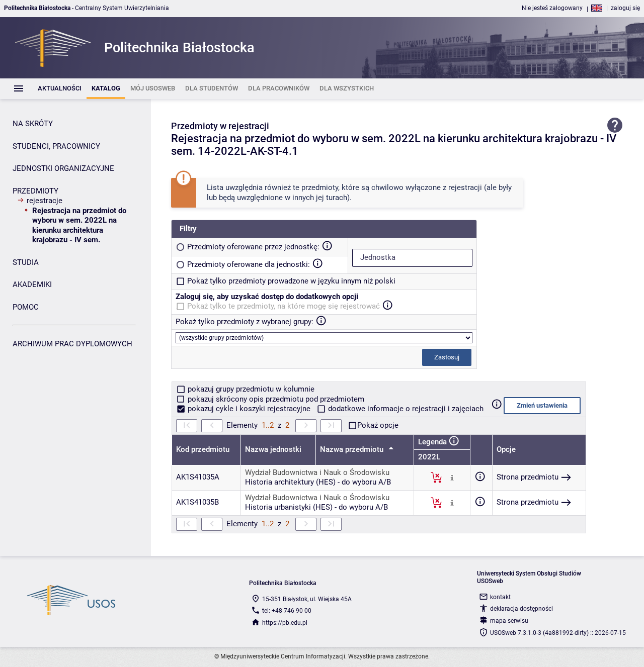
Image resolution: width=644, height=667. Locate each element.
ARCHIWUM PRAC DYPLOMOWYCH (72, 343)
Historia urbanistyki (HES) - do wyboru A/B (316, 507)
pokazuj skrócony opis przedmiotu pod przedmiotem (275, 399)
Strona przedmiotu (527, 477)
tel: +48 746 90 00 (286, 610)
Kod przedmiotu (202, 449)
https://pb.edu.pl (284, 622)
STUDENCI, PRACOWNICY (56, 146)
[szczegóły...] (452, 477)
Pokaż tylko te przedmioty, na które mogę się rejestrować (283, 306)
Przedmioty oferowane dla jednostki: (248, 264)
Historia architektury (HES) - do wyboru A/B (318, 482)
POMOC (26, 307)
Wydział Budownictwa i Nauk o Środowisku (317, 472)
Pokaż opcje (377, 425)
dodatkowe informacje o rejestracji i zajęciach (405, 408)
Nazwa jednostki (273, 449)
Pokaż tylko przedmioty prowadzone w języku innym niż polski (291, 280)
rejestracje (44, 200)
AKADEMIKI (32, 284)
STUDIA (26, 262)
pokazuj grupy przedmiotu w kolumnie (250, 389)
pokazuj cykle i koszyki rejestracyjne (249, 408)
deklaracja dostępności (521, 608)
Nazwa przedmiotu (352, 449)
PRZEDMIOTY (35, 191)
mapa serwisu (509, 620)
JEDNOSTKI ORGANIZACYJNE (63, 168)
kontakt (500, 597)
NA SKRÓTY (33, 123)
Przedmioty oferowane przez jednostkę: (253, 246)
